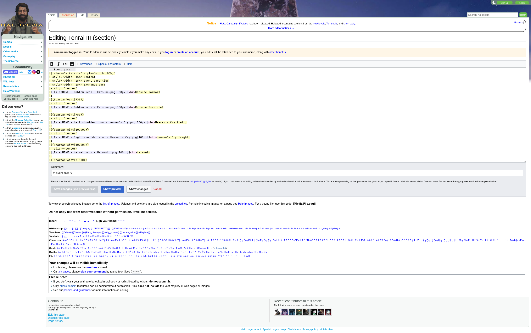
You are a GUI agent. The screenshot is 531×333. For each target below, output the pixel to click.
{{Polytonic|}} (202, 248)
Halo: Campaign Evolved (234, 23)
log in (169, 52)
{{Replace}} (144, 232)
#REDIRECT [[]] (102, 228)
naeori (16, 128)
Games (7, 42)
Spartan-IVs (17, 112)
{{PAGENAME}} (120, 228)
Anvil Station (23, 117)
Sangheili (32, 112)
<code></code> (177, 228)
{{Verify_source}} (110, 232)
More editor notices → (281, 28)
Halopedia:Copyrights (200, 181)
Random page (30, 96)
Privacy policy (310, 329)
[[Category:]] (86, 228)
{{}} (65, 228)
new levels (319, 23)
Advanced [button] (86, 64)
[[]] (76, 228)
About (257, 329)
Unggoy (31, 122)
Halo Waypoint (11, 91)
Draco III (37, 130)
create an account (188, 52)
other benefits (277, 52)
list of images (111, 203)
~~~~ (121, 221)
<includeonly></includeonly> (259, 228)
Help (283, 329)
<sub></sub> (160, 228)
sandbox (91, 267)
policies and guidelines (77, 290)
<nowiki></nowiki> (310, 228)
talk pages (64, 271)
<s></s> (133, 228)
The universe (11, 61)
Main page (247, 329)
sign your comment (93, 271)
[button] (52, 64)
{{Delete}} (67, 232)
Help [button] (129, 64)
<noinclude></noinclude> (287, 228)
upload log (181, 203)
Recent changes (12, 96)
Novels (7, 46)
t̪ (54, 256)
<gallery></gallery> (330, 228)
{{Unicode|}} (79, 244)
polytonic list (220, 248)
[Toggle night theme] (494, 2)
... (42, 71)
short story (349, 23)
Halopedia (9, 76)
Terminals (331, 23)
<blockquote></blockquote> (200, 228)
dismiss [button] (518, 22)
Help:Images (245, 203)
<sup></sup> (145, 228)
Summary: (57, 166)
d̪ (56, 256)
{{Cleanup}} (78, 232)
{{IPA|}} (246, 256)
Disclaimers (294, 329)
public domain (68, 286)
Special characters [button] (109, 64)
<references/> (236, 228)
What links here (30, 99)
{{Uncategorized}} (129, 232)
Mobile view (326, 329)
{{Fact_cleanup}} (92, 232)
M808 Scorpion (22, 133)
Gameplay (9, 56)
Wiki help (8, 81)
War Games (23, 114)
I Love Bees (20, 143)
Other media (10, 51)
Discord (13, 72)
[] (72, 228)
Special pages (11, 99)
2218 (20, 136)
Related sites (11, 86)
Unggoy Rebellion (24, 120)
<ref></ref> (221, 228)
